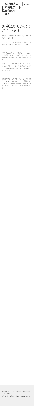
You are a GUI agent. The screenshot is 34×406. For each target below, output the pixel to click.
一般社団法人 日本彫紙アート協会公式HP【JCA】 (11, 9)
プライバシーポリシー (9, 396)
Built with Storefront (23, 396)
